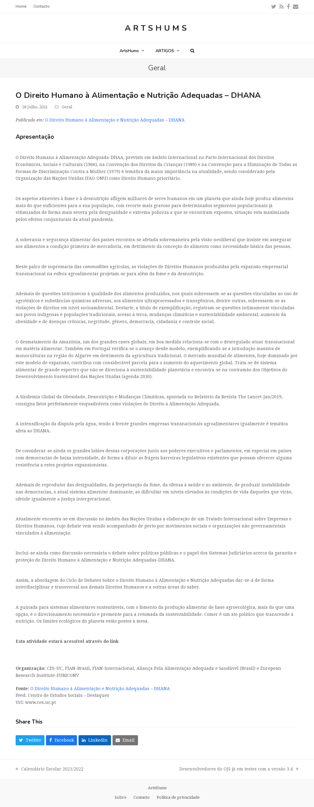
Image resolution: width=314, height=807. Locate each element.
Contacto (141, 797)
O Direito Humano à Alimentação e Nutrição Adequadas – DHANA (115, 120)
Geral (67, 107)
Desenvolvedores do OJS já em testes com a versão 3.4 (236, 769)
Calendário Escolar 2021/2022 (49, 769)
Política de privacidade (178, 797)
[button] (192, 50)
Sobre (120, 797)
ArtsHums (157, 28)
